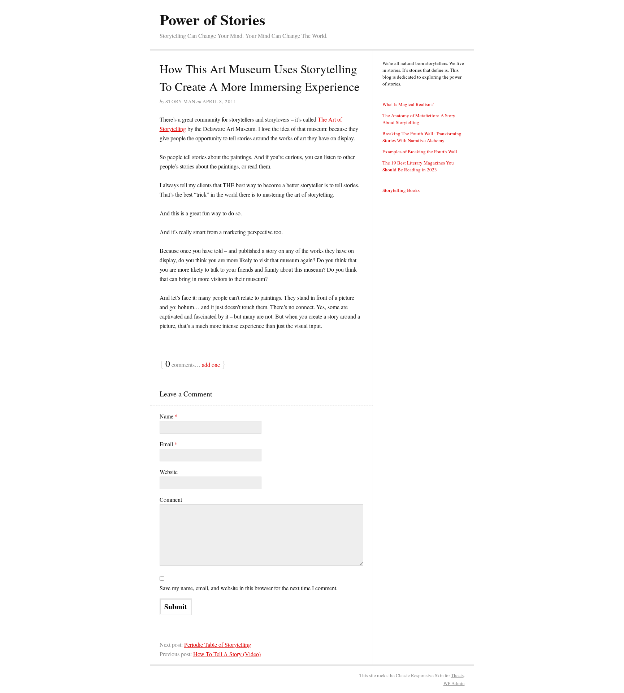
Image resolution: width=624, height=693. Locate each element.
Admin (454, 683)
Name (169, 416)
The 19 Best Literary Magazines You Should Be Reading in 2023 (418, 166)
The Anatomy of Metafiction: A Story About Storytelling (418, 119)
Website (169, 471)
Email (168, 444)
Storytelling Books (401, 190)
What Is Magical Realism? (408, 104)
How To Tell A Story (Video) (227, 654)
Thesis (457, 675)
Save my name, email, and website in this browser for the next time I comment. (249, 588)
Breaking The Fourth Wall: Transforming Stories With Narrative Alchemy (422, 137)
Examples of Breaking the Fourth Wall (419, 151)
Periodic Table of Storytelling (217, 644)
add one (211, 364)
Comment (171, 499)
